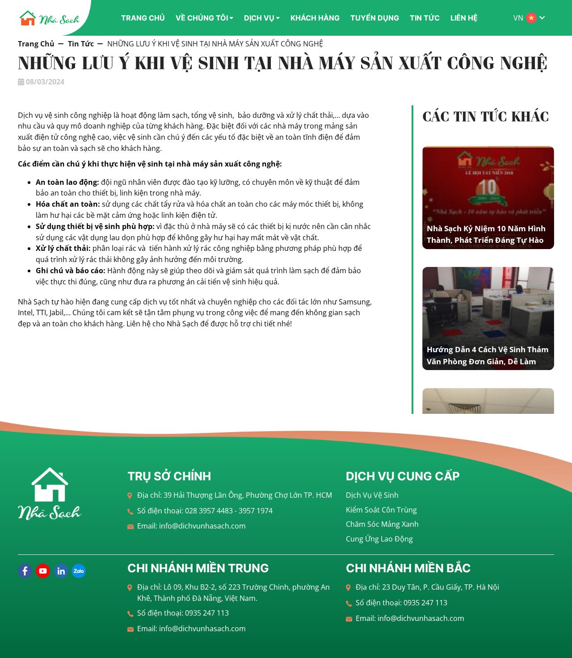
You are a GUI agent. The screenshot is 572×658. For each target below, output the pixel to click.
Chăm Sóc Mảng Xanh (382, 524)
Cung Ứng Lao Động (379, 539)
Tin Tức (81, 44)
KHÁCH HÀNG (315, 17)
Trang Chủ (36, 44)
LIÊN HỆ (464, 17)
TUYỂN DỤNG (374, 17)
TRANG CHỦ (143, 17)
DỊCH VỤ (259, 17)
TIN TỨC (425, 17)
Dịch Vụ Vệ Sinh (372, 495)
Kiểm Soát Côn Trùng (381, 510)
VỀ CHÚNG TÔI (202, 17)
